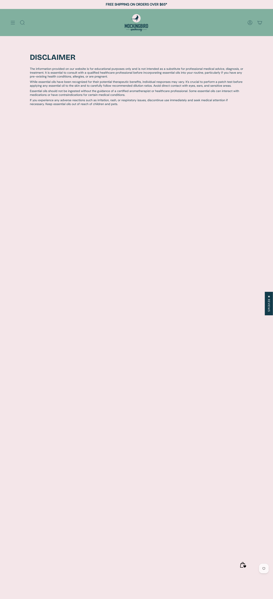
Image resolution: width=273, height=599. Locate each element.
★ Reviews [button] (269, 303)
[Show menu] (13, 22)
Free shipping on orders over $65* (136, 4)
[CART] (260, 22)
